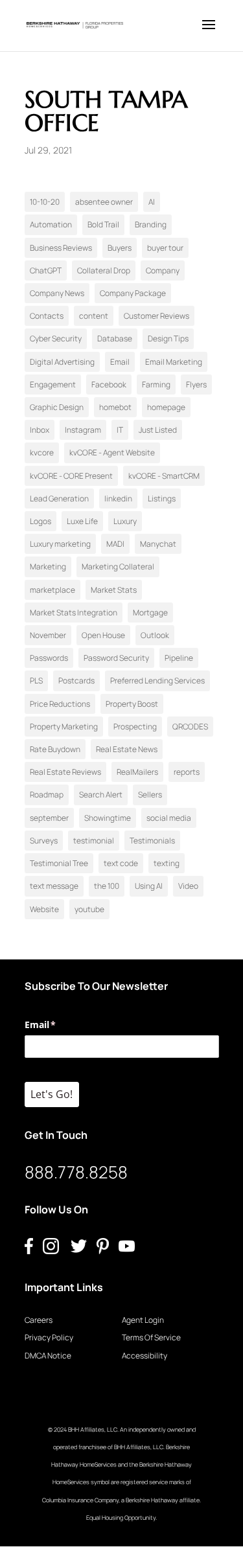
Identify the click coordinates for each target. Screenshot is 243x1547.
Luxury (125, 521)
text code (121, 863)
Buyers (120, 247)
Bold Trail (103, 224)
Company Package (133, 293)
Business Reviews (61, 247)
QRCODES (190, 726)
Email (120, 361)
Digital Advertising (62, 361)
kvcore (42, 452)
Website (44, 909)
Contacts (47, 315)
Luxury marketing (60, 543)
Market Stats (114, 589)
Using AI (149, 885)
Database (114, 338)
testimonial (93, 840)
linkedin (118, 498)
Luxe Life (82, 521)
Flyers (196, 384)
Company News (57, 293)
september (49, 817)
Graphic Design (57, 407)
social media (168, 817)
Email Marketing (173, 361)
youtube (89, 909)
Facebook (108, 384)
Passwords (49, 657)
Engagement (53, 384)
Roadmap (47, 794)
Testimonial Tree (59, 863)
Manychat (158, 543)
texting (166, 863)
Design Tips (168, 338)
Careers (38, 1319)
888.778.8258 (76, 1172)
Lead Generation (59, 498)
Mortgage (150, 612)
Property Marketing (64, 726)
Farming (156, 384)
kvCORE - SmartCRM (164, 475)
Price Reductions (60, 703)
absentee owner (104, 201)
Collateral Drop (103, 270)
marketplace (52, 589)
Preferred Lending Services (157, 680)
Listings (162, 498)
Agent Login (143, 1319)
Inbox (39, 429)
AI (151, 201)
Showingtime (107, 817)
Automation (51, 224)
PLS (36, 680)
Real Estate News (126, 749)
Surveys (44, 840)
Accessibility (144, 1355)
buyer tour (165, 247)
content (93, 315)
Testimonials (152, 840)
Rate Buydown (55, 749)
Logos (40, 521)
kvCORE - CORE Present (71, 475)
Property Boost (132, 703)
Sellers (150, 794)
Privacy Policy (49, 1337)
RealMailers (137, 771)
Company (162, 270)
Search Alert (100, 794)
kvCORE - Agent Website (112, 452)
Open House (103, 635)
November (48, 635)
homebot (115, 407)
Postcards (76, 680)
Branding (151, 224)
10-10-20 (45, 201)
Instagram (83, 429)
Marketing (48, 566)
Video (188, 885)
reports (187, 771)
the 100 (106, 885)
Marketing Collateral (118, 566)
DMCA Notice (48, 1355)
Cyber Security (56, 338)
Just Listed (158, 429)
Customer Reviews (156, 315)
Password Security (116, 657)
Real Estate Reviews (65, 771)
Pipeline (179, 657)
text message (54, 885)
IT (120, 429)
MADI (115, 543)
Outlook (155, 635)
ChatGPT (46, 270)
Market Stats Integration (73, 612)
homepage (166, 407)
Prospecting (135, 726)
